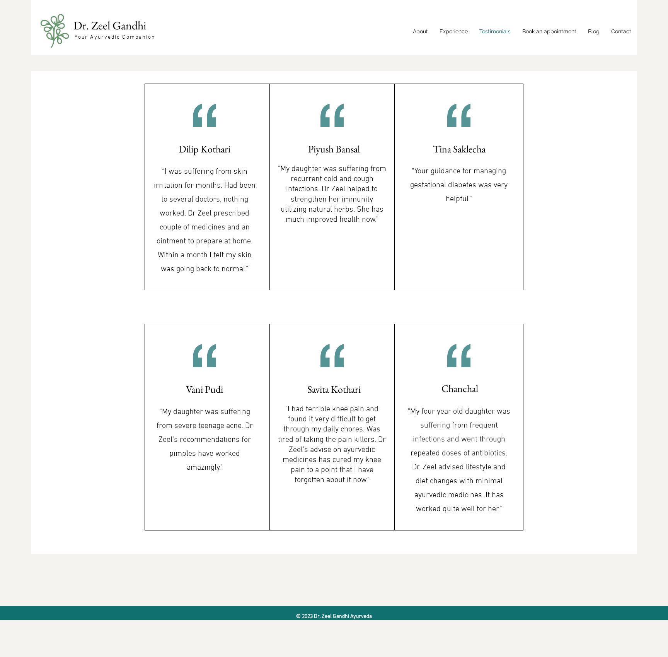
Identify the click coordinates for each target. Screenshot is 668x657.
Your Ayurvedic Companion (115, 37)
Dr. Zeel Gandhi (110, 25)
